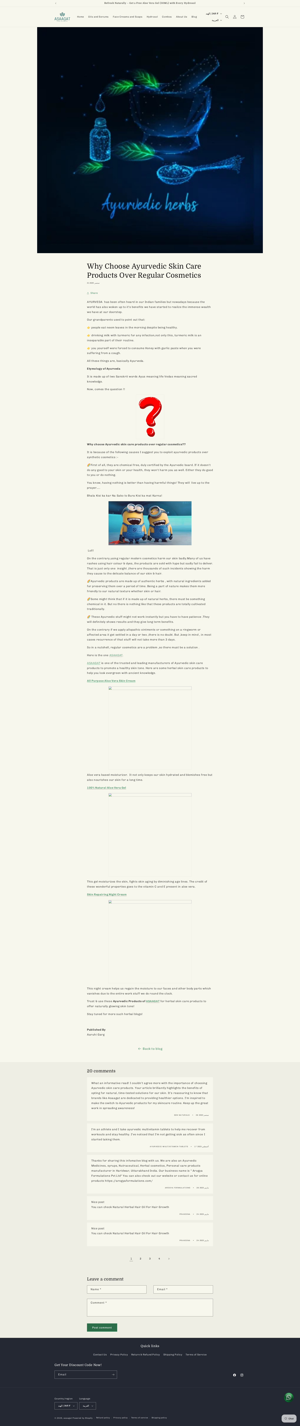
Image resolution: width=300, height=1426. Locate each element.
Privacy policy (120, 1418)
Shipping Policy (172, 1354)
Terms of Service (196, 1354)
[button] (227, 17)
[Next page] (169, 1259)
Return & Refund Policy (145, 1354)
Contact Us (100, 1354)
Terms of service (139, 1418)
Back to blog (152, 1049)
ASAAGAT (93, 663)
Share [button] (94, 293)
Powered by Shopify (83, 1418)
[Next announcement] (244, 3)
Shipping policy (159, 1418)
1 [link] (131, 1258)
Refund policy (103, 1418)
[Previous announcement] (56, 3)
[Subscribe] (113, 1375)
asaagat (68, 1418)
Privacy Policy (119, 1354)
